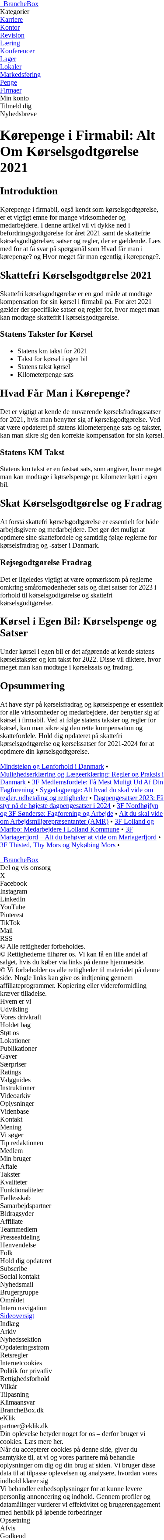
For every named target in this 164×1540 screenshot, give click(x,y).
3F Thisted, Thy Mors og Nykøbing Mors (57, 845)
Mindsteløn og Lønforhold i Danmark (52, 766)
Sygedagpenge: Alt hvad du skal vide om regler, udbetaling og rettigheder (76, 793)
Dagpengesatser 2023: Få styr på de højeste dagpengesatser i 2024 (82, 801)
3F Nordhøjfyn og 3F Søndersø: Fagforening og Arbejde (79, 809)
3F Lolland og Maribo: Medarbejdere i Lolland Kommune (77, 825)
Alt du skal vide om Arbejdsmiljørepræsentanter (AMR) (81, 817)
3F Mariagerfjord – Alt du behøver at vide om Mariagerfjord (78, 833)
